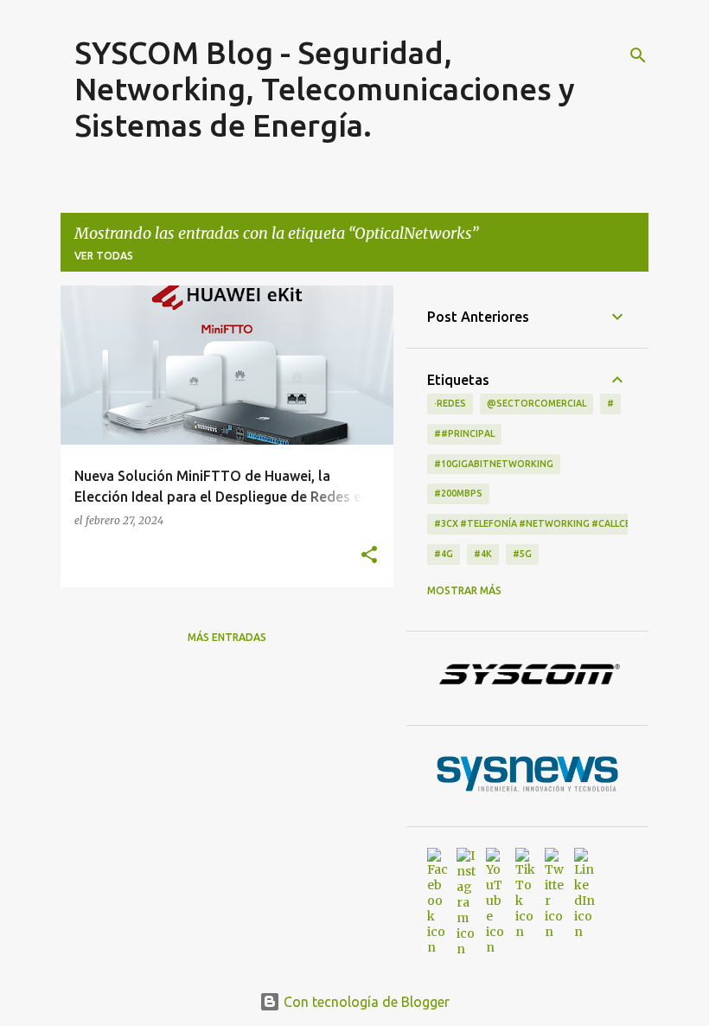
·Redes (450, 403)
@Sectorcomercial (536, 403)
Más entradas (227, 637)
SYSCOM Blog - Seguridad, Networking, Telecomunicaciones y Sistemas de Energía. (324, 89)
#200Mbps (458, 493)
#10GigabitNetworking (493, 463)
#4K (483, 553)
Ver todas (103, 255)
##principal (464, 433)
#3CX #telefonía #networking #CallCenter (544, 523)
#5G (522, 553)
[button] (369, 555)
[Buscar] (638, 55)
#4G (443, 553)
